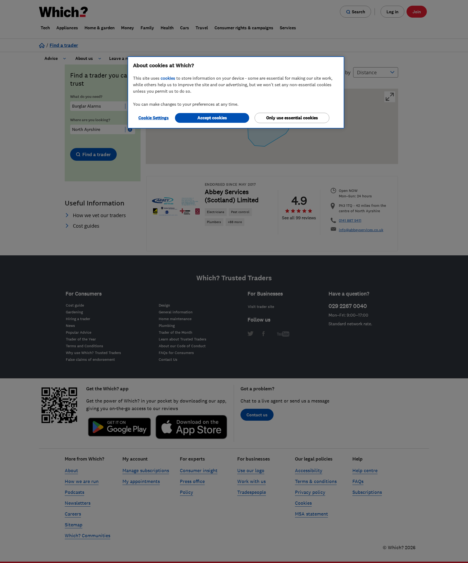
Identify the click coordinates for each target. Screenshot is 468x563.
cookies (168, 78)
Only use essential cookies (292, 118)
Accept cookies (212, 118)
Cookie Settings (153, 118)
